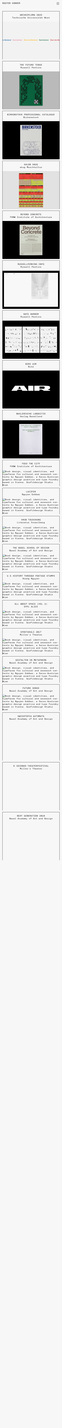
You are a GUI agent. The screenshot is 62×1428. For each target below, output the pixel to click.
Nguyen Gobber (12, 3)
